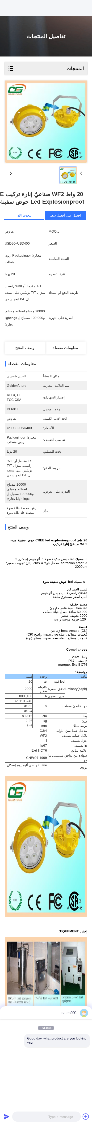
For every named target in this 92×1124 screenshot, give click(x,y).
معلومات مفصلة (65, 348)
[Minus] (6, 1013)
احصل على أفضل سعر (65, 215)
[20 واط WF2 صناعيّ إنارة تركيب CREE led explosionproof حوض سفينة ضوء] (46, 122)
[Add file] (86, 1116)
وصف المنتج (24, 348)
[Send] (6, 1116)
